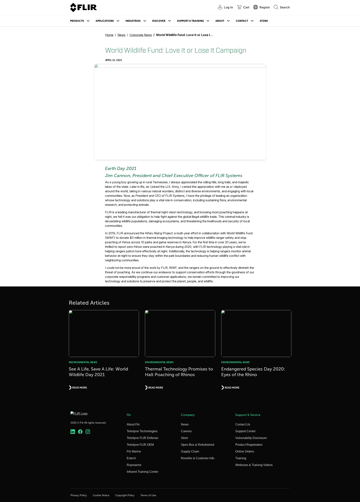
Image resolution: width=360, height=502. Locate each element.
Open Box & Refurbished (197, 444)
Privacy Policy (78, 495)
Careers (186, 431)
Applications (105, 21)
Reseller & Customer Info (197, 458)
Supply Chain (190, 451)
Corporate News (141, 35)
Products (77, 21)
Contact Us (242, 424)
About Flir (133, 424)
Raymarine (134, 465)
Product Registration (248, 444)
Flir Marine (134, 451)
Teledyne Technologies (142, 431)
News (121, 35)
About (219, 21)
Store (264, 21)
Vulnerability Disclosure (251, 438)
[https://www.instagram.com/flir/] (88, 431)
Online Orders (244, 451)
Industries (133, 21)
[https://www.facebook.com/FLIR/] (80, 431)
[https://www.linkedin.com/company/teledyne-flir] (72, 431)
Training (240, 458)
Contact (242, 21)
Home (109, 35)
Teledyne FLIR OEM (140, 444)
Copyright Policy (124, 495)
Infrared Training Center (142, 471)
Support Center (245, 431)
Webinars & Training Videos (254, 465)
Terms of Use (148, 495)
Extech (131, 458)
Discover (158, 21)
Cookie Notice (101, 495)
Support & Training (190, 21)
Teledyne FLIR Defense (142, 438)
